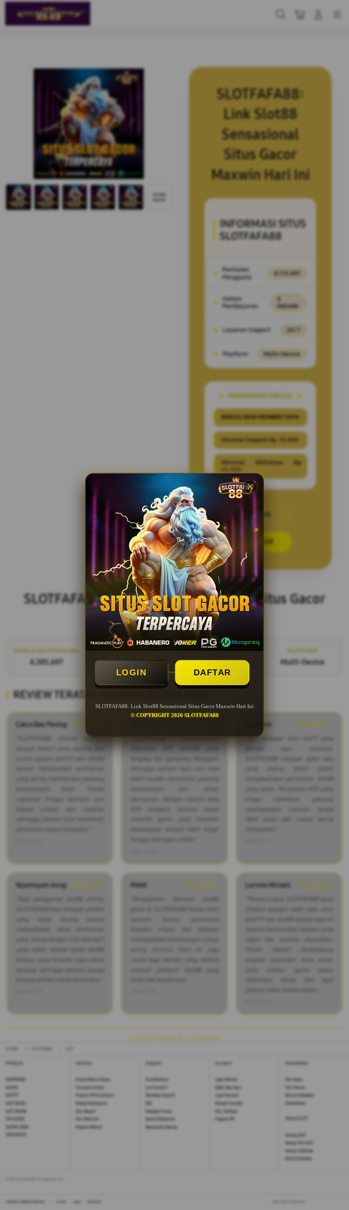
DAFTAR (212, 672)
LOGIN (131, 672)
